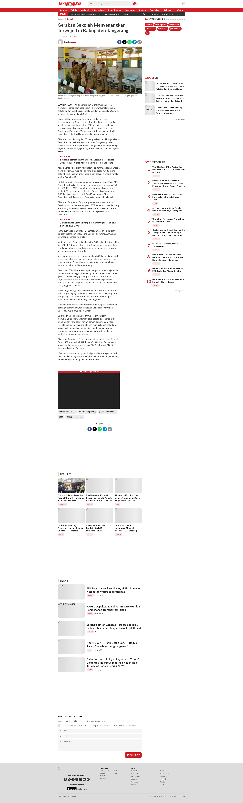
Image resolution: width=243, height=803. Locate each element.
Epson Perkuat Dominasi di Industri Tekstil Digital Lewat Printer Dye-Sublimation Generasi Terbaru (170, 87)
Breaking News (160, 25)
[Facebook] (119, 42)
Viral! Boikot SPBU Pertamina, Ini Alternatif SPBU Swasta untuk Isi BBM (168, 170)
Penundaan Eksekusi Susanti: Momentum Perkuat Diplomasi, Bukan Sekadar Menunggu (167, 257)
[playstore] (82, 789)
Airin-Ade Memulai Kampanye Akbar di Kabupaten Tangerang (126, 528)
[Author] (60, 42)
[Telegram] (134, 42)
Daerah (70, 19)
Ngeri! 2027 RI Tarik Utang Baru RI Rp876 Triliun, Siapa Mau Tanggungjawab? (112, 644)
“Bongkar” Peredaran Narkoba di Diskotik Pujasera (168, 220)
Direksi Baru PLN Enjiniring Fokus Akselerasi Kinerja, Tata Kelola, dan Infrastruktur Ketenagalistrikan (169, 112)
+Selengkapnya (180, 119)
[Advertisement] (100, 451)
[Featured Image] (100, 93)
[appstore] (71, 790)
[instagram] (80, 779)
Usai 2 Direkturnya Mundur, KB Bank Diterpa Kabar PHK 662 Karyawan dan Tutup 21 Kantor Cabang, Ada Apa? (170, 99)
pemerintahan (175, 29)
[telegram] (76, 779)
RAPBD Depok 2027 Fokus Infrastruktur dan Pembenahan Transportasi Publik (113, 608)
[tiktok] (88, 779)
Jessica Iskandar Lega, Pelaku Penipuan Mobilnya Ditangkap (167, 209)
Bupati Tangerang (87, 411)
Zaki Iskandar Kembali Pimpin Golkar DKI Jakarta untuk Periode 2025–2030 (88, 224)
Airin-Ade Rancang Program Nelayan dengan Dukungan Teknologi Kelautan (70, 529)
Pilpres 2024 (162, 29)
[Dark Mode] (183, 4)
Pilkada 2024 (150, 29)
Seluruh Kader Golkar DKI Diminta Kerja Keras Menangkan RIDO (99, 528)
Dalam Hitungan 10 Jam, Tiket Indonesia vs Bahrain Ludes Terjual (167, 197)
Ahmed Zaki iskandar (68, 411)
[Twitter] (124, 42)
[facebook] (65, 779)
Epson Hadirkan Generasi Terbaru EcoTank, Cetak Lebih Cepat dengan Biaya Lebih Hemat (114, 626)
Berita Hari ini (174, 25)
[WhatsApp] (129, 42)
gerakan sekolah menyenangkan (108, 411)
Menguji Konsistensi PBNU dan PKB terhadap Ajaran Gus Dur (167, 269)
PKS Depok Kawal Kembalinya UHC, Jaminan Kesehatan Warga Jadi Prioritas (113, 590)
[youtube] (84, 779)
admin (73, 42)
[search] (134, 3)
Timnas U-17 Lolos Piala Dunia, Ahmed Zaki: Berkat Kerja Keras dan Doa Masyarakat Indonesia (128, 499)
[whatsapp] (73, 779)
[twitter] (69, 779)
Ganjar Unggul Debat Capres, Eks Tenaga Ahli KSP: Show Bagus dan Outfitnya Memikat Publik (168, 232)
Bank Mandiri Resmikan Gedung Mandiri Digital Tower (168, 280)
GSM (61, 417)
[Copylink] (139, 42)
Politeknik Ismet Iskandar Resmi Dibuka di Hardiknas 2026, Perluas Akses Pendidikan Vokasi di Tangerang (87, 161)
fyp (147, 33)
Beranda (61, 19)
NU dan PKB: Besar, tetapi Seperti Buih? (165, 244)
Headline (149, 25)
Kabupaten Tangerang (75, 417)
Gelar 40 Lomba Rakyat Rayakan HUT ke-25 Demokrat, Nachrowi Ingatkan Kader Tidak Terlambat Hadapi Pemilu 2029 (113, 662)
